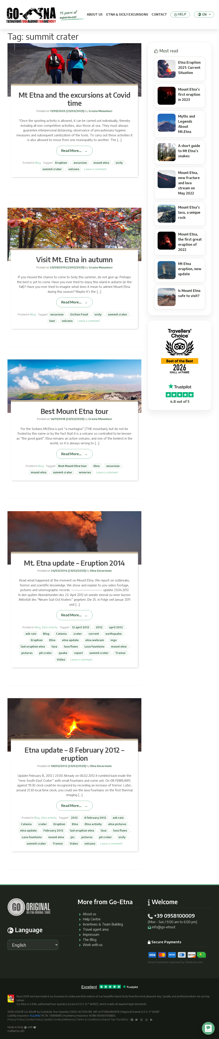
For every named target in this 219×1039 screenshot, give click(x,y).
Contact (159, 14)
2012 (99, 627)
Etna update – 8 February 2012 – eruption (74, 754)
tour (52, 320)
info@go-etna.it (163, 927)
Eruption (61, 162)
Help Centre (92, 919)
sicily (119, 162)
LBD (22, 1031)
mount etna (101, 162)
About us (94, 14)
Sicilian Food (79, 314)
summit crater (52, 169)
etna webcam (94, 640)
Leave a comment (95, 169)
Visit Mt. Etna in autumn (74, 259)
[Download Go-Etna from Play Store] (151, 1019)
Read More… (71, 150)
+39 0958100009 (174, 915)
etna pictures (117, 824)
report (78, 653)
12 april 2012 (80, 627)
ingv (114, 640)
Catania (61, 633)
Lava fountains (94, 646)
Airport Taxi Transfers (114, 1019)
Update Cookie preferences (59, 1019)
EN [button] (204, 14)
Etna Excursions (101, 570)
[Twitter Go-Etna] (136, 1019)
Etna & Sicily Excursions (127, 14)
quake (63, 653)
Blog (38, 162)
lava (54, 646)
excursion (80, 162)
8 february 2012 (95, 817)
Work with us (93, 945)
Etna (96, 466)
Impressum (91, 934)
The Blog (89, 939)
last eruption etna (33, 646)
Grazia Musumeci (100, 111)
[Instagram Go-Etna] (141, 1019)
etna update (70, 640)
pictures (27, 653)
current (94, 633)
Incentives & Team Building (103, 924)
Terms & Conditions (88, 1019)
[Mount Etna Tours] (31, 14)
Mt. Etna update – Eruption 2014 (74, 563)
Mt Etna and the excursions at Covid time (74, 99)
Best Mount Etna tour (74, 411)
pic (73, 837)
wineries (85, 472)
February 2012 (53, 830)
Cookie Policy (34, 1019)
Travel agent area (96, 929)
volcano (73, 169)
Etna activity (50, 627)
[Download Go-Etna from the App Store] (146, 1019)
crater (77, 633)
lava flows (71, 646)
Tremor (120, 653)
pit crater (45, 653)
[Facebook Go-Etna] (132, 1019)
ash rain (30, 633)
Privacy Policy (15, 1019)
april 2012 (116, 627)
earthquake (113, 633)
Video (61, 659)
